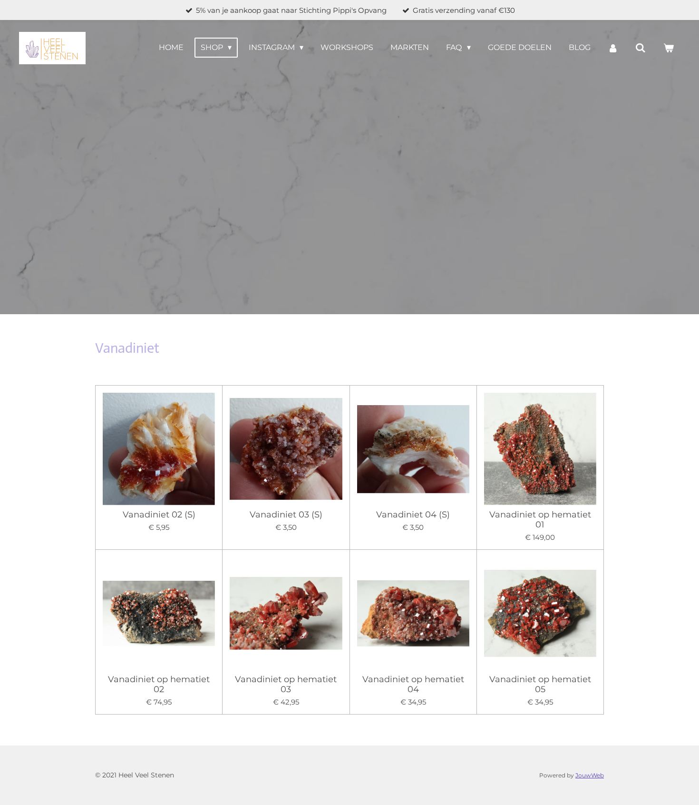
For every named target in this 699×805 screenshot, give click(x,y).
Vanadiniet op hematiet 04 (413, 685)
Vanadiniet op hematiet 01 (540, 520)
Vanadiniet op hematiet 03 (286, 685)
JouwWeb (589, 775)
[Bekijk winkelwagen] (668, 48)
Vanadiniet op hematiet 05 (540, 685)
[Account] (613, 48)
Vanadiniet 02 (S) (159, 515)
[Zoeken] (640, 48)
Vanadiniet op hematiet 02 (159, 685)
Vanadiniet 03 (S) (286, 515)
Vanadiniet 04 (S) (413, 515)
